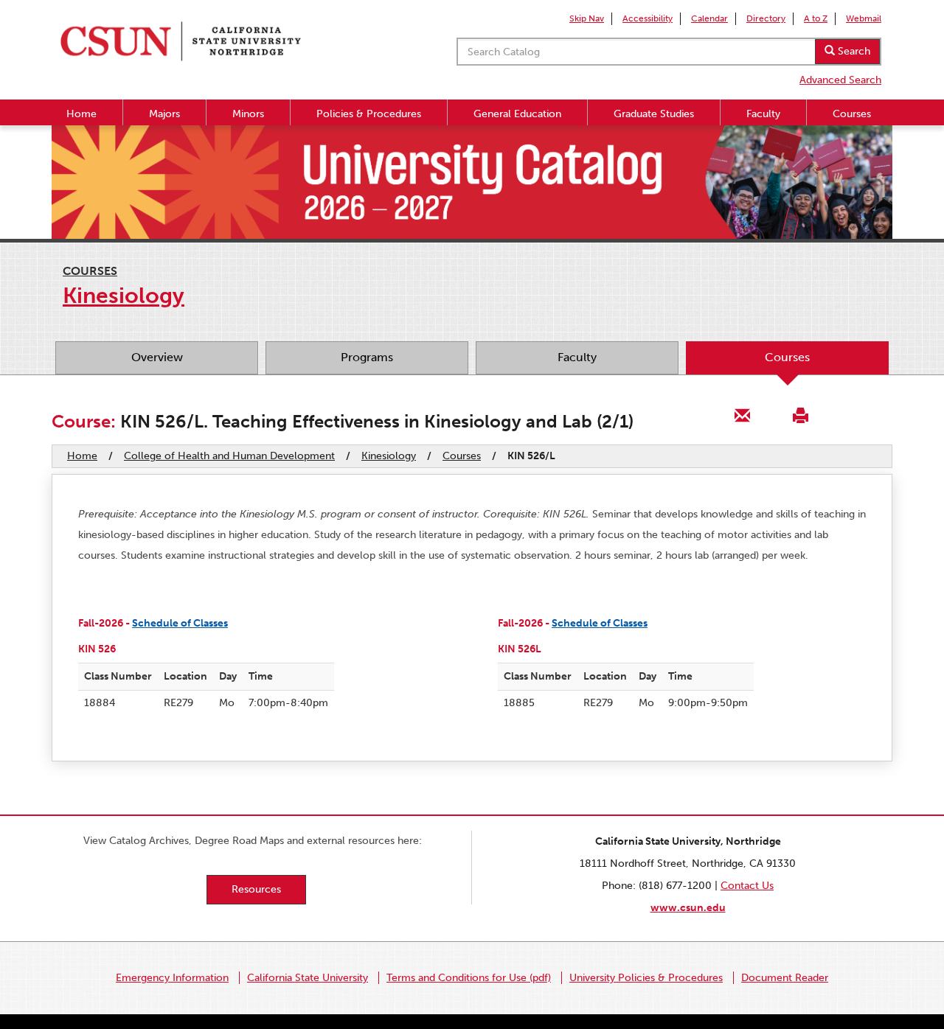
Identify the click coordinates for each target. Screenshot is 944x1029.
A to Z (815, 18)
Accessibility (647, 18)
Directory (765, 18)
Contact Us (747, 885)
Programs (367, 357)
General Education (517, 114)
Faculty (763, 114)
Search (852, 51)
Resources (256, 889)
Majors (164, 114)
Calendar (709, 18)
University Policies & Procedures (646, 978)
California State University (307, 978)
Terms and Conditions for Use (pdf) (468, 978)
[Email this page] (742, 414)
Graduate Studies (654, 114)
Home (81, 114)
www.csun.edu (688, 907)
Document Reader (784, 978)
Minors (248, 114)
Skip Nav (586, 18)
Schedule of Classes (180, 623)
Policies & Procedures (368, 114)
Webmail (863, 18)
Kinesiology (388, 456)
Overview (157, 357)
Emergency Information (172, 978)
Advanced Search (840, 80)
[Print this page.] (800, 414)
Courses (852, 114)
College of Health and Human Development (229, 456)
